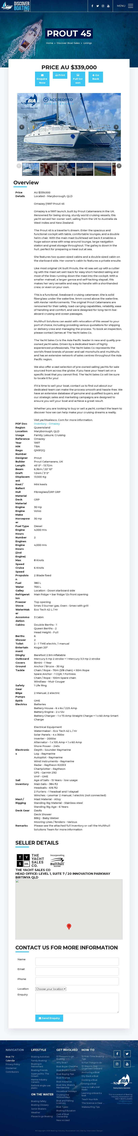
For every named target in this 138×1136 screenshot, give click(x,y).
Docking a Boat (89, 1080)
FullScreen (78, 80)
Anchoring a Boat (91, 1072)
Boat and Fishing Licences (65, 1102)
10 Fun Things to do (92, 1063)
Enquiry (23, 994)
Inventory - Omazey (47, 423)
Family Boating (39, 1060)
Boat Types (62, 1107)
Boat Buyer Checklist (67, 1066)
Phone (22, 979)
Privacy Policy (13, 1064)
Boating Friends (39, 1070)
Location (23, 988)
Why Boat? (62, 1063)
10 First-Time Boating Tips (93, 1057)
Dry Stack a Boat (90, 1076)
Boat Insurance (64, 1082)
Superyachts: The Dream (40, 1075)
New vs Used (63, 1120)
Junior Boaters (38, 1109)
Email (21, 969)
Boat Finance (63, 1078)
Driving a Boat (89, 1084)
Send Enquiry (50, 1018)
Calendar (10, 1060)
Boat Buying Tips (65, 1074)
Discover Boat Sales (68, 43)
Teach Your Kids (90, 1099)
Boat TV (10, 1057)
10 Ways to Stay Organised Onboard (92, 1067)
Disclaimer (11, 1068)
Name (22, 959)
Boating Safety (38, 1101)
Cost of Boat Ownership (62, 1115)
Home (49, 43)
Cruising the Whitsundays (63, 1096)
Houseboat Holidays (66, 1091)
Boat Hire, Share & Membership (65, 1086)
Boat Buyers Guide (66, 1070)
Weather (35, 1112)
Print (61, 75)
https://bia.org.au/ (124, 1103)
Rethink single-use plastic (40, 1086)
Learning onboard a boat (92, 1094)
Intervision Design (95, 1131)
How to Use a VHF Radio (91, 1088)
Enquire (42, 80)
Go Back (95, 77)
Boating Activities (40, 1057)
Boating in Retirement (37, 1065)
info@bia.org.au (125, 1101)
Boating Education (66, 1111)
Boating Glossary (40, 1105)
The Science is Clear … (93, 1103)
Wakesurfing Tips (91, 1107)
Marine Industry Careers (39, 1081)
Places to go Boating (42, 1116)
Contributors (12, 1072)
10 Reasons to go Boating (65, 1057)
